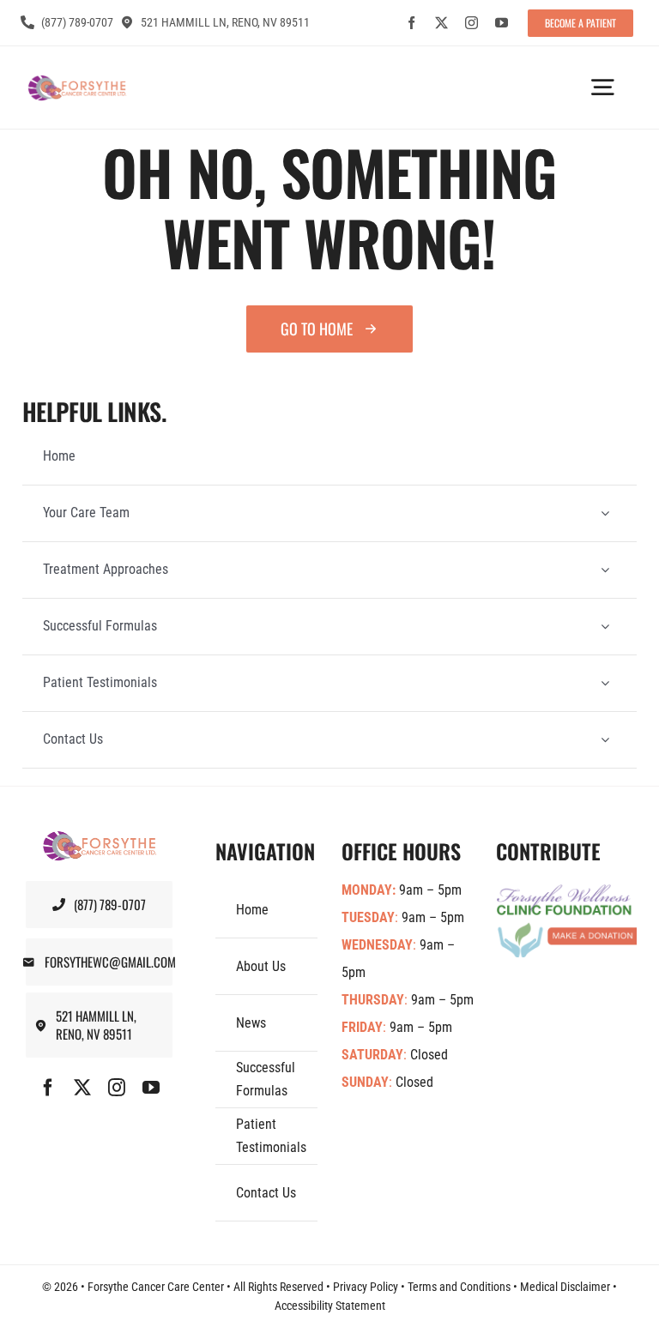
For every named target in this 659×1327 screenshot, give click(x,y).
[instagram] (471, 22)
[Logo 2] (77, 82)
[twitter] (441, 22)
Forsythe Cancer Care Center (156, 1287)
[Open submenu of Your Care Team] (605, 513)
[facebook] (411, 22)
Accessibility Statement (330, 1305)
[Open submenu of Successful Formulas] (605, 626)
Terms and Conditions (459, 1287)
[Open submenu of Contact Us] (605, 740)
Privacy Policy (365, 1287)
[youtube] (501, 22)
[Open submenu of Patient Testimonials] (605, 683)
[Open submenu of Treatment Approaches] (605, 570)
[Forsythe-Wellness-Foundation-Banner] (566, 892)
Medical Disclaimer (565, 1287)
